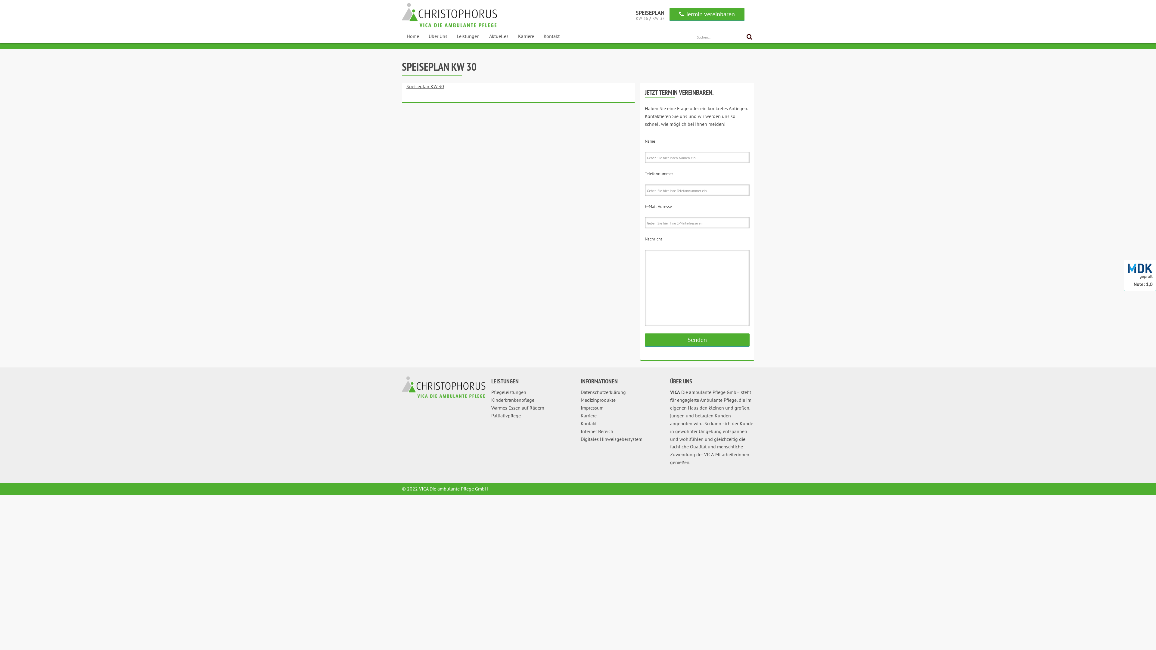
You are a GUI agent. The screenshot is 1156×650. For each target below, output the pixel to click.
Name (650, 141)
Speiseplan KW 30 (425, 86)
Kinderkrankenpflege (512, 400)
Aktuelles (498, 36)
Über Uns (438, 36)
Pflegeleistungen (508, 392)
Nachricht (653, 239)
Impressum (592, 408)
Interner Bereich (597, 431)
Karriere (526, 36)
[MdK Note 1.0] (1140, 289)
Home (413, 36)
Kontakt (552, 36)
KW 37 (658, 18)
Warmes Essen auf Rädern (517, 408)
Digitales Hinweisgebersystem (611, 439)
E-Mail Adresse (658, 206)
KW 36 (642, 18)
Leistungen (468, 36)
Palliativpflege (506, 416)
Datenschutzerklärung (603, 392)
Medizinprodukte (598, 400)
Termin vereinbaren (710, 14)
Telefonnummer (659, 173)
